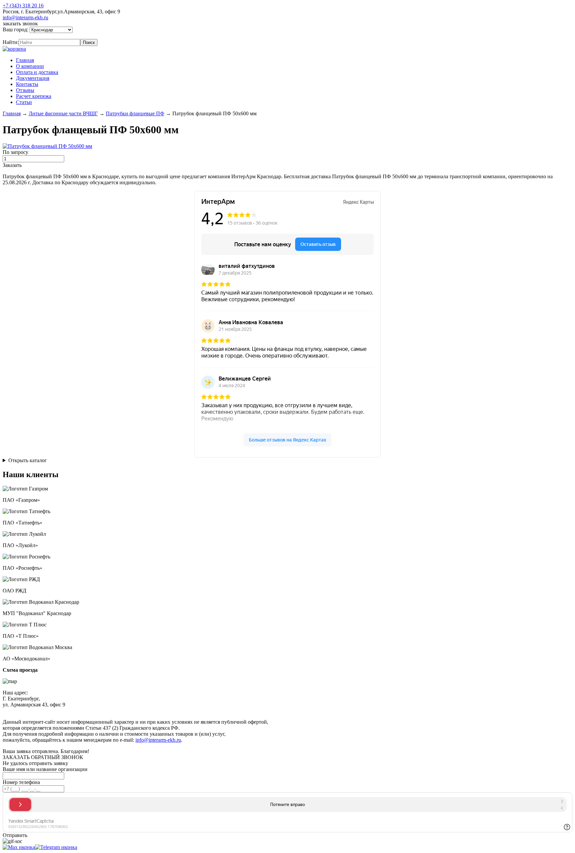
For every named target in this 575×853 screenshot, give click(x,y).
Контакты (27, 84)
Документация (32, 78)
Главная (25, 60)
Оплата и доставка (37, 72)
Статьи (24, 102)
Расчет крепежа (33, 96)
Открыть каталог (27, 460)
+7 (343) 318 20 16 (23, 5)
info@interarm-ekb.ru (25, 17)
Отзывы (25, 90)
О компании (30, 66)
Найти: (11, 42)
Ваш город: (16, 29)
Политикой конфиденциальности (155, 710)
